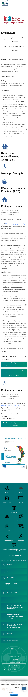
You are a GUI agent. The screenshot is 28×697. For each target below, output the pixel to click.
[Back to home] (5, 3)
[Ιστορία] (7, 488)
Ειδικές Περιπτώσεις (8, 419)
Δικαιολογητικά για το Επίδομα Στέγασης (12, 350)
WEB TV (21, 502)
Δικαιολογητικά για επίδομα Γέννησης (11, 415)
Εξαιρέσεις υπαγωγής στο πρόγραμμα (10, 357)
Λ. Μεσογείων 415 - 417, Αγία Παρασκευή (14, 39)
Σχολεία (7, 520)
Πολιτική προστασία (7, 540)
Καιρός (21, 492)
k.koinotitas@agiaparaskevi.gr (15, 224)
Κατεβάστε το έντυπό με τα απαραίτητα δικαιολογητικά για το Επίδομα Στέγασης (14, 364)
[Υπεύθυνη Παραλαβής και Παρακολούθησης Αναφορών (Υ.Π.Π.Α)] (14, 544)
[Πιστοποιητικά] (21, 526)
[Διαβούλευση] (21, 516)
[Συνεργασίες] (21, 536)
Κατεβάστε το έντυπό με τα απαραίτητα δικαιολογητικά (14, 424)
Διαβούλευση (20, 520)
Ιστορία (7, 492)
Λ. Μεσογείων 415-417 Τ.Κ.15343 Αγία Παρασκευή (15, 659)
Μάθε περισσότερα (16, 692)
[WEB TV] (20, 498)
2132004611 (15, 51)
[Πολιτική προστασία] (7, 536)
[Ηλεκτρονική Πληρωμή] (7, 526)
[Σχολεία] (7, 516)
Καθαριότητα (14, 512)
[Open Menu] (26, 3)
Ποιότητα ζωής (7, 502)
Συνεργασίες (21, 540)
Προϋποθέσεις (6, 272)
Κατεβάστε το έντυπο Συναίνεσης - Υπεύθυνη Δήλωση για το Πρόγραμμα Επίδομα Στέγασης (14, 372)
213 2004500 (15, 665)
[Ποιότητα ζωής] (7, 498)
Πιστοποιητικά (21, 530)
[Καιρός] (21, 488)
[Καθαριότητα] (14, 508)
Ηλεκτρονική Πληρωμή (7, 530)
